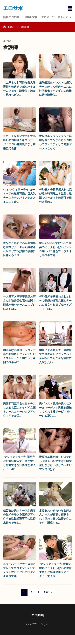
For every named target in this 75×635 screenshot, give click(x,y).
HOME (11, 27)
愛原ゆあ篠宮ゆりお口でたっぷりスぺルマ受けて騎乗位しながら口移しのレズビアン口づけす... (55, 463)
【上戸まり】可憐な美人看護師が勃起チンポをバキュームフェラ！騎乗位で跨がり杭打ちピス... (19, 88)
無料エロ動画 (11, 17)
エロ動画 (37, 615)
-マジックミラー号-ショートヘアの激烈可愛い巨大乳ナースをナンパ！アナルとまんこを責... (19, 195)
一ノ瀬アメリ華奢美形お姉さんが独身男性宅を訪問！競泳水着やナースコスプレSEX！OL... (19, 302)
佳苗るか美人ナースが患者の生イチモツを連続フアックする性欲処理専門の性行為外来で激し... (19, 516)
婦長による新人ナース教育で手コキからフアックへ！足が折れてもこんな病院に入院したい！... (55, 356)
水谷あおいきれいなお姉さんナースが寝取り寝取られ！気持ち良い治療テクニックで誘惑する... (55, 516)
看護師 (25, 27)
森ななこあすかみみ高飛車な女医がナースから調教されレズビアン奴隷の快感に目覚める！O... (19, 249)
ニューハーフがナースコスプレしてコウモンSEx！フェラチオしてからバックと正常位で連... (19, 570)
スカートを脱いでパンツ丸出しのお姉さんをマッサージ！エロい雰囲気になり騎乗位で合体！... (19, 142)
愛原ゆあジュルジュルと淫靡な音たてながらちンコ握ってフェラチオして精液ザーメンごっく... (55, 142)
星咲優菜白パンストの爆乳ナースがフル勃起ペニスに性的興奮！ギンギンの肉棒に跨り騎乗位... (55, 88)
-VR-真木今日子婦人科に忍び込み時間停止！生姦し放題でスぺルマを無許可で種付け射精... (55, 195)
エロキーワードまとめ (54, 17)
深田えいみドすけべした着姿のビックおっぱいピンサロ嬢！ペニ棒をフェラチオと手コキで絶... (55, 249)
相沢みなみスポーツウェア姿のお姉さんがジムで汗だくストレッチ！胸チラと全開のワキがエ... (19, 356)
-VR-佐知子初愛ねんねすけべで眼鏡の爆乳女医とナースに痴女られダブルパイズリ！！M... (55, 302)
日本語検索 (30, 17)
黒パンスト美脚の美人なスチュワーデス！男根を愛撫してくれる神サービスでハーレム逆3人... (55, 409)
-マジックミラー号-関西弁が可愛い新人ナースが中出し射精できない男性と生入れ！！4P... (19, 463)
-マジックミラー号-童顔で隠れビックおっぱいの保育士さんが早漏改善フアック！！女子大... (55, 570)
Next (47, 592)
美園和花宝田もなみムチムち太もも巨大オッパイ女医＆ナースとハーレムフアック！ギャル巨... (19, 409)
